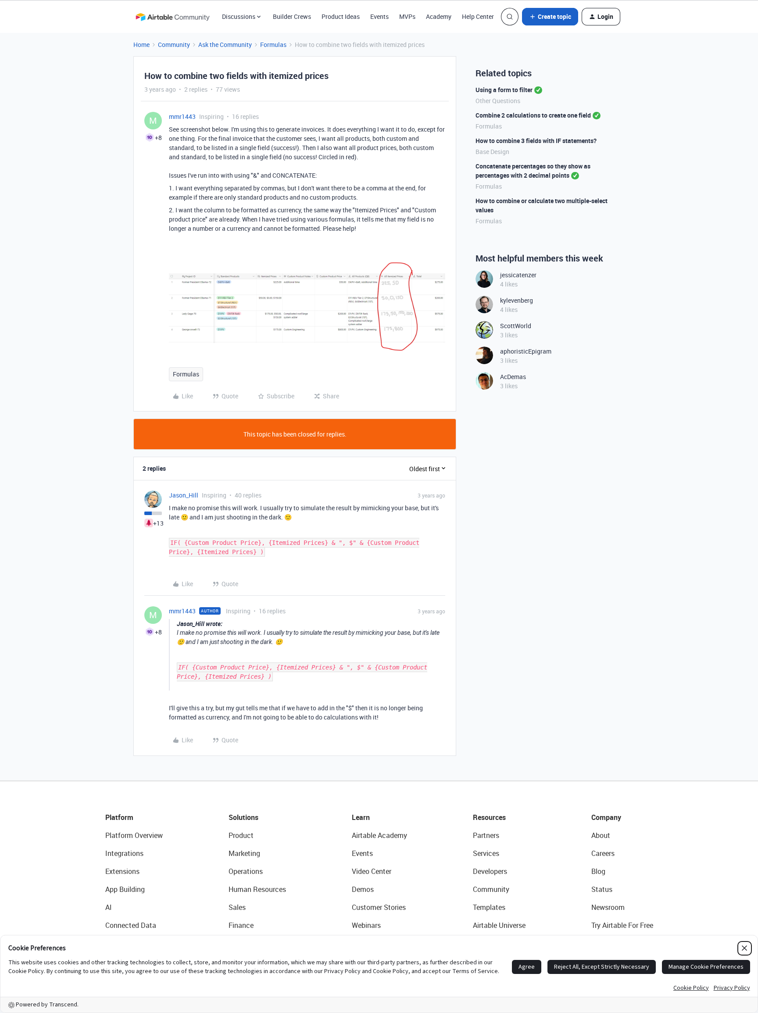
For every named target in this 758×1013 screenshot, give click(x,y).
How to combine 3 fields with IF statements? (536, 140)
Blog (598, 871)
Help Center (478, 16)
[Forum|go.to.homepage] (172, 16)
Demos (363, 889)
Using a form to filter (504, 90)
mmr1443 (182, 116)
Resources (489, 817)
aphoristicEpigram (525, 351)
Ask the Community (225, 44)
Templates (489, 907)
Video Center (371, 871)
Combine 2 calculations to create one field (533, 115)
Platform (119, 817)
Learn (361, 817)
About (600, 835)
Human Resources (257, 889)
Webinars (366, 925)
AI (108, 907)
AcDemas (513, 376)
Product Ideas (341, 16)
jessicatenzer (518, 275)
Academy (438, 16)
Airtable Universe (499, 925)
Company (606, 817)
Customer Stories (379, 907)
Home (141, 44)
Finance (241, 925)
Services (486, 853)
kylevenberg (516, 300)
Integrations (124, 853)
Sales (237, 907)
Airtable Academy (379, 835)
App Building (125, 889)
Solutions (243, 817)
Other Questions (498, 101)
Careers (603, 853)
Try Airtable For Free (622, 925)
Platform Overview (134, 835)
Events (379, 16)
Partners (486, 835)
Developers (490, 871)
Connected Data (130, 925)
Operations (246, 871)
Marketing (244, 853)
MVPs (407, 16)
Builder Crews (292, 16)
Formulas (273, 44)
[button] (550, 16)
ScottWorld (515, 326)
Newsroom (608, 907)
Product (241, 835)
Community (174, 44)
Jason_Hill (183, 495)
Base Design (492, 151)
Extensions (122, 871)
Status (601, 889)
